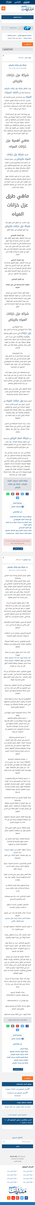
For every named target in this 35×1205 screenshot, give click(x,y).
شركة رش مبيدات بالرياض (20, 1063)
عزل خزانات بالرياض (10, 1107)
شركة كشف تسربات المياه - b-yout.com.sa (19, 533)
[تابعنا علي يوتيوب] (13, 1198)
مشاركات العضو (16, 506)
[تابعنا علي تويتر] (22, 1198)
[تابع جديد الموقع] (8, 1198)
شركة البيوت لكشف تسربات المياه (17, 1057)
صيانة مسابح (24, 1048)
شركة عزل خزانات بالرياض (23, 1107)
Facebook (17, 1095)
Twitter (7, 1089)
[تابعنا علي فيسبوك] (26, 1198)
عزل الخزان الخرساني (25, 527)
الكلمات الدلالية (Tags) (24, 1102)
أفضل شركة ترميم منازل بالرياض (15, 918)
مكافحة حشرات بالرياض (21, 1060)
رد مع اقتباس (17, 549)
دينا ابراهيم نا (26, 559)
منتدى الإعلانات (11, 35)
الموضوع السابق (22, 1115)
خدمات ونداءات (27, 38)
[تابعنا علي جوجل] (17, 1198)
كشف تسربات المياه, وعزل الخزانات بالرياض (18, 530)
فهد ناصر (28, 57)
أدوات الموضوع (8, 49)
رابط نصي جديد (27, 1171)
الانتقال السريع (17, 1137)
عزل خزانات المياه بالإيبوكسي (23, 519)
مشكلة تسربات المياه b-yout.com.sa (21, 516)
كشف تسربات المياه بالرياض (19, 1054)
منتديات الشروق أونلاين (24, 35)
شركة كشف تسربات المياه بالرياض (17, 1020)
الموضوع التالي (13, 1115)
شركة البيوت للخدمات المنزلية (18, 657)
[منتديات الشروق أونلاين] (27, 11)
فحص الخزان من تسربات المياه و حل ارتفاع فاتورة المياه (19, 523)
